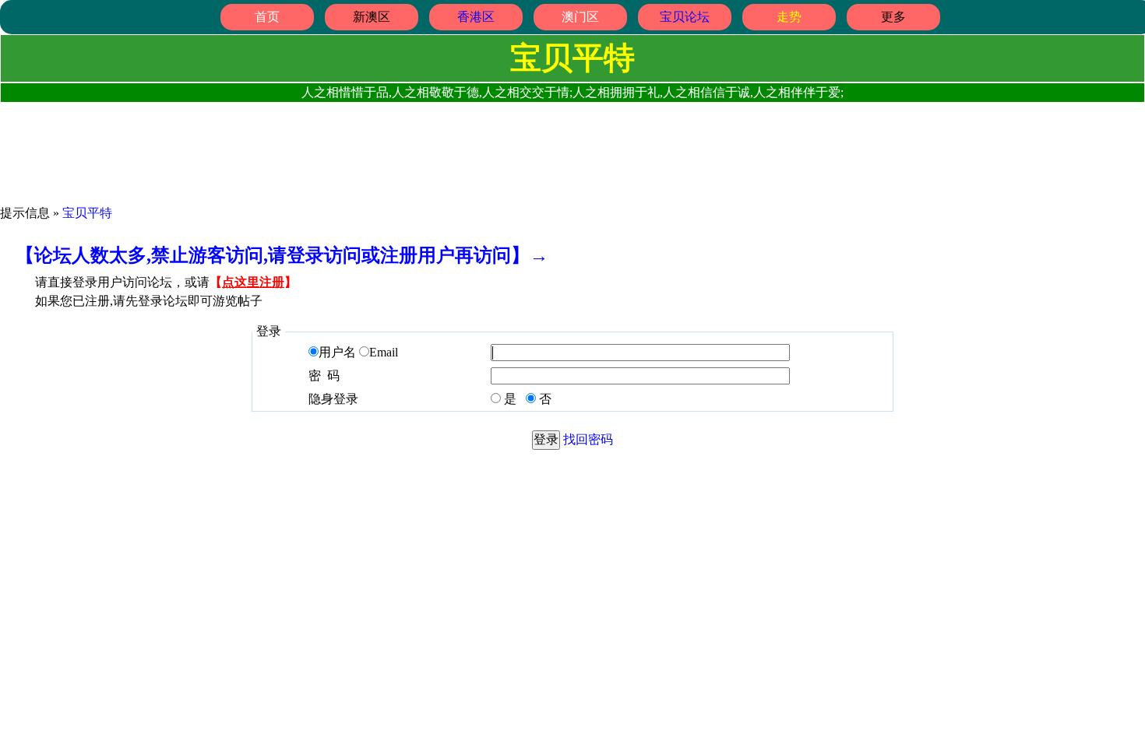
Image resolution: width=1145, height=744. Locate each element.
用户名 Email (358, 352)
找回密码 (588, 439)
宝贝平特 (87, 212)
